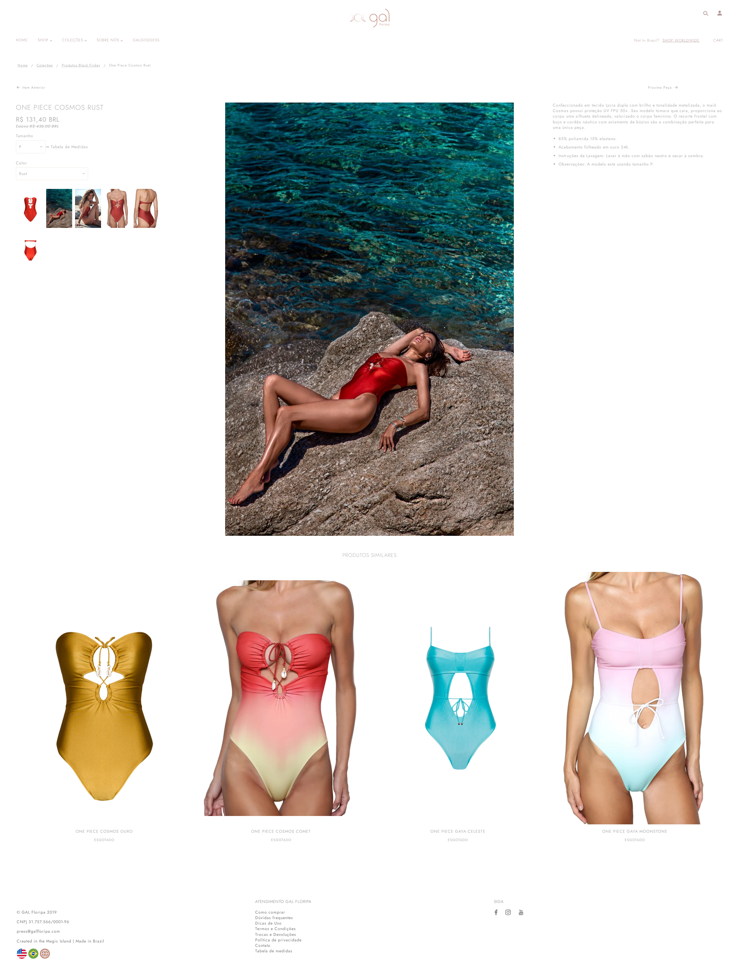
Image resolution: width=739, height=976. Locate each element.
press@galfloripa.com (38, 931)
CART (718, 40)
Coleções (45, 65)
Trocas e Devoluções (275, 934)
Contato (262, 945)
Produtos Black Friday (81, 65)
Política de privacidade (278, 940)
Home (23, 65)
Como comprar (270, 912)
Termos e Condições (275, 929)
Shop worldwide (681, 40)
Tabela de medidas (273, 951)
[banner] (369, 18)
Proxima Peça (660, 87)
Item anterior (33, 87)
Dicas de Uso (268, 923)
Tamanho (24, 136)
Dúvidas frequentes (274, 918)
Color (21, 163)
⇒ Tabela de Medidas (67, 147)
